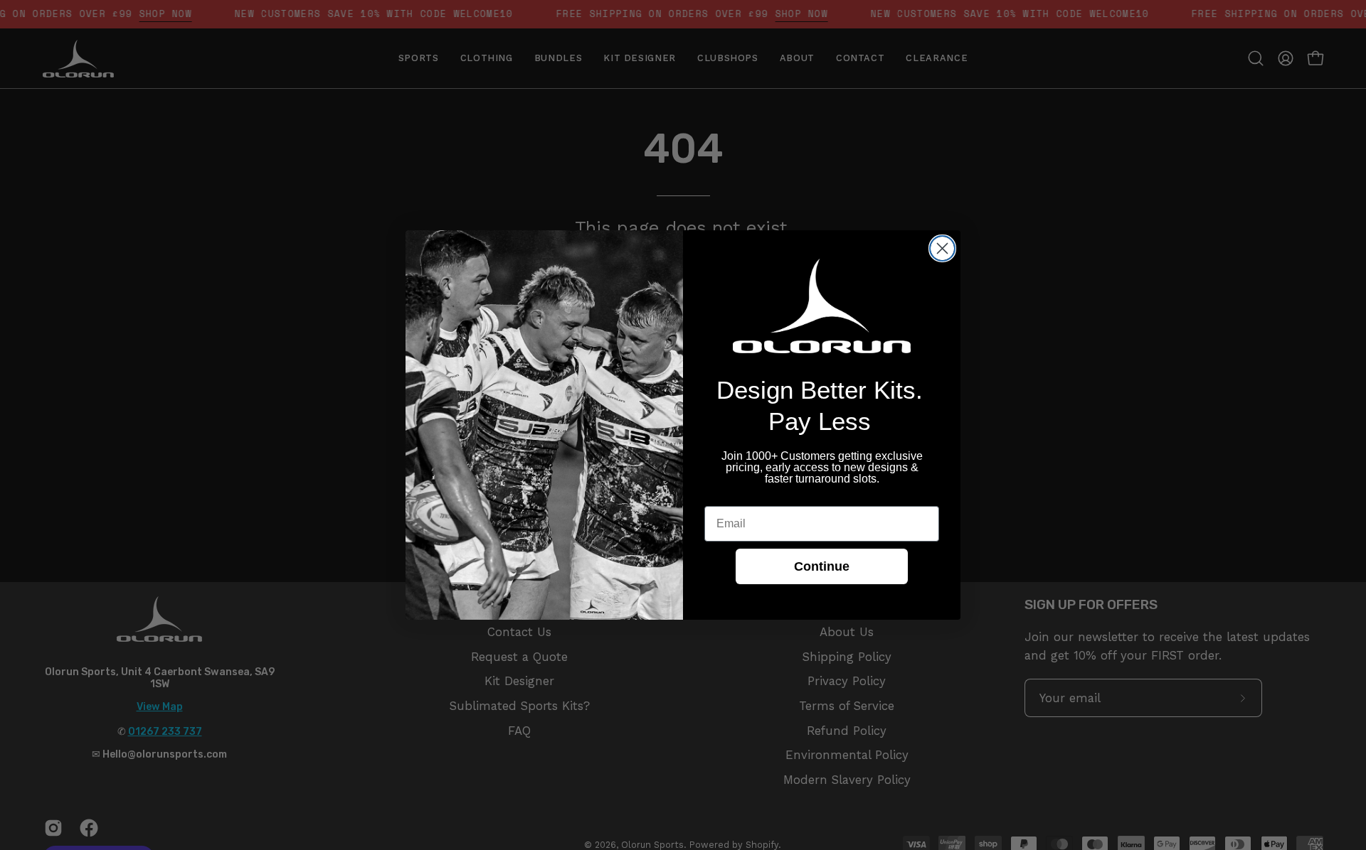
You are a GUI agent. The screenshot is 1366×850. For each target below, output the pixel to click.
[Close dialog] (942, 248)
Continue (821, 566)
